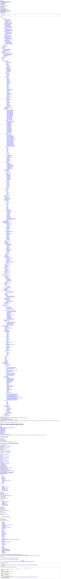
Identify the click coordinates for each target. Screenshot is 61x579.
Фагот (8, 391)
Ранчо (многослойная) (10, 142)
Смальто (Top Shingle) (10, 110)
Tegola (6, 109)
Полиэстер (8, 80)
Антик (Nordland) (9, 117)
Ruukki (6, 72)
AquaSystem (7, 299)
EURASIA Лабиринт (10, 121)
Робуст (8, 172)
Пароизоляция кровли (3, 466)
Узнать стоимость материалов (5, 577)
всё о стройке (12, 559)
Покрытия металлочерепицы (8, 53)
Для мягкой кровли (8, 227)
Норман (8, 79)
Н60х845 (8, 215)
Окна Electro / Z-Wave (10, 314)
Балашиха (3, 523)
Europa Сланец (9, 126)
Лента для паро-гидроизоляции (4, 454)
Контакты (3, 58)
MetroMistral (8, 179)
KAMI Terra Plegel (7, 195)
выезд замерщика (3, 439)
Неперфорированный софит (11, 296)
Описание (1, 434)
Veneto (8, 192)
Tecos (6, 366)
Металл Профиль (7, 68)
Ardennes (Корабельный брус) (11, 367)
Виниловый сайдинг (7, 363)
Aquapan (8, 180)
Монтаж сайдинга (6, 50)
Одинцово (3, 540)
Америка (38, 420)
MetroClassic (8, 176)
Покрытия (6, 76)
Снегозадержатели (8, 24)
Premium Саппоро (9, 131)
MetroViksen (8, 177)
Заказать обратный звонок (4, 9)
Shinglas (6, 133)
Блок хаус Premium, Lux (10, 371)
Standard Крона (9, 125)
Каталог (3, 475)
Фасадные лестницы (8, 27)
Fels (7, 404)
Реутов (3, 542)
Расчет (1, 440)
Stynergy (6, 61)
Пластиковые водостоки (7, 283)
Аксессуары (5, 34)
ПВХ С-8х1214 (9, 219)
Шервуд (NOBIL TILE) (10, 115)
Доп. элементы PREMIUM (10, 309)
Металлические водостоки (9, 29)
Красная (8, 100)
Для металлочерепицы (8, 244)
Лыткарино (3, 536)
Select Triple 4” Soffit (10, 292)
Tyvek (8, 333)
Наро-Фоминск (4, 538)
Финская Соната (9, 134)
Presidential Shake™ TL (10, 167)
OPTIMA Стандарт (9, 307)
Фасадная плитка (9, 388)
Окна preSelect (9, 315)
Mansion (8, 153)
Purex (8, 88)
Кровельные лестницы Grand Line (5, 450)
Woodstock (8, 411)
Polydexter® (8, 96)
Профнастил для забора (7, 415)
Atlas (7, 84)
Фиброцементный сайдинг (9, 43)
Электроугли (4, 552)
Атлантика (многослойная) (11, 146)
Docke (6, 285)
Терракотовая (9, 102)
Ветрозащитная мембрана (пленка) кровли (6, 467)
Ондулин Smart (7, 197)
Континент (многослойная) (11, 145)
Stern (7, 401)
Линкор (6, 288)
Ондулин (6, 21)
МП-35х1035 (9, 216)
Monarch (8, 159)
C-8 (7, 204)
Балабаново (3, 522)
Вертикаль (8, 409)
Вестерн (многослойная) (10, 144)
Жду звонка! (2, 565)
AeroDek (6, 170)
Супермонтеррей (9, 62)
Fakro (6, 310)
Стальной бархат (9, 82)
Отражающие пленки (8, 347)
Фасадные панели (7, 41)
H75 (7, 208)
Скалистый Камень (9, 386)
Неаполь (8, 383)
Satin (7, 95)
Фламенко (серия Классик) (10, 140)
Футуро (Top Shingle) (10, 111)
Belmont (8, 169)
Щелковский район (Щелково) (6, 550)
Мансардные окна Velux (3, 448)
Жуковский (3, 527)
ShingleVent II (7, 330)
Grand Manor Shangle (10, 166)
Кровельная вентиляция (7, 326)
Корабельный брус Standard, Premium (12, 370)
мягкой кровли (10, 441)
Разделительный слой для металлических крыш (7, 472)
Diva (7, 193)
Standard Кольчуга (9, 124)
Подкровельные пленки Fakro (4, 457)
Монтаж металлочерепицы (7, 49)
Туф (7, 384)
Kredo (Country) (9, 66)
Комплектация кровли (7, 37)
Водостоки (5, 28)
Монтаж (3, 48)
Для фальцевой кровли (8, 233)
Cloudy (8, 86)
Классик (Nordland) (9, 116)
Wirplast (6, 327)
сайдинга (14, 441)
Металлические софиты (7, 298)
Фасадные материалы (7, 40)
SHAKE (8, 183)
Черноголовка (4, 548)
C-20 (7, 205)
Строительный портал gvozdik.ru (29, 561)
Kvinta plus (8, 67)
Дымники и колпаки (8, 35)
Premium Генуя (9, 129)
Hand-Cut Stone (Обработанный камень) (12, 394)
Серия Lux (8, 287)
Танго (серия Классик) (10, 139)
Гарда (8, 63)
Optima (8, 226)
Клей (6, 355)
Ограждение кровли (8, 25)
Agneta (8, 87)
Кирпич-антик (9, 389)
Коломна (3, 531)
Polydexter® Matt (9, 97)
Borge (8, 229)
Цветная (8, 106)
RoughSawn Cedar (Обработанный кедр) (12, 399)
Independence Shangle (10, 164)
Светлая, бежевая (9, 105)
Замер (3, 482)
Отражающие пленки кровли (4, 469)
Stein (7, 403)
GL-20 (8, 202)
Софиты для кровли (6, 31)
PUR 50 (8, 91)
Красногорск (4, 533)
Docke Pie (6, 120)
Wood (8, 190)
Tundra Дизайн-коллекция (10, 374)
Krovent (6, 329)
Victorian (8, 160)
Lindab (6, 282)
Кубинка (3, 535)
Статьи (5, 56)
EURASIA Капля (9, 122)
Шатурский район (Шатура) (6, 549)
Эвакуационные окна (10, 318)
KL (7, 147)
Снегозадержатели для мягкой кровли (5, 445)
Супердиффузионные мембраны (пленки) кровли (7, 470)
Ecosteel (8, 94)
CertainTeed (7, 161)
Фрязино (3, 547)
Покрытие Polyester (9, 300)
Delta (7, 335)
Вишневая (8, 104)
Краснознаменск (4, 534)
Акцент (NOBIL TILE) (10, 114)
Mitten (6, 364)
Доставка (3, 477)
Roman (8, 188)
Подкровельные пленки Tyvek (4, 461)
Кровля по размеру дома (8, 23)
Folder (8, 334)
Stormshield (8, 156)
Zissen (8, 194)
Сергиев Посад (4, 543)
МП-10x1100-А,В (9, 210)
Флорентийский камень (10, 378)
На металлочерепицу (8, 223)
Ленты (6, 351)
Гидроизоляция (7, 331)
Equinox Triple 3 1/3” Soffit (10, 291)
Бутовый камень (9, 392)
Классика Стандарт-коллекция (11, 373)
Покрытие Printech (9, 301)
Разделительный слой (8, 350)
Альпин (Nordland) (9, 118)
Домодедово (3, 526)
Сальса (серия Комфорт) (10, 136)
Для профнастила (7, 237)
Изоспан (8, 353)
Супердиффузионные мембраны (9, 344)
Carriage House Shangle (10, 165)
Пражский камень (9, 381)
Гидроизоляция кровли (3, 464)
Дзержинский (4, 525)
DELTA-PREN (2, 430)
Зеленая (8, 101)
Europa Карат (9, 127)
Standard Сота (9, 123)
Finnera (8, 74)
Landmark (8, 163)
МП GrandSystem (9, 281)
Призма (8, 83)
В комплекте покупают (6, 434)
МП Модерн (8, 280)
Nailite (6, 393)
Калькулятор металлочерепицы (6, 480)
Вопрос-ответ (6, 46)
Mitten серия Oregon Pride (12, 417)
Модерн (8, 64)
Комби (8, 382)
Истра (3, 530)
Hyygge (8, 75)
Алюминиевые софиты (8, 33)
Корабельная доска (9, 408)
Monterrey (8, 73)
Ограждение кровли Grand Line (4, 447)
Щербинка (3, 551)
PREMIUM (8, 308)
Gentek (6, 303)
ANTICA (8, 182)
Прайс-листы (4, 47)
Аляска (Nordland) (9, 119)
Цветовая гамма (7, 98)
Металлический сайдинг (8, 42)
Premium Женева (9, 128)
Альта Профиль (7, 377)
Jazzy (7, 149)
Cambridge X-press (9, 155)
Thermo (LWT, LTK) (10, 323)
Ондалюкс (6, 196)
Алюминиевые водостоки (9, 30)
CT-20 (8, 162)
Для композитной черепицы (9, 231)
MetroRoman (8, 175)
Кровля (5, 18)
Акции (3, 57)
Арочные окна (9, 312)
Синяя (8, 103)
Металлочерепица (7, 19)
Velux (6, 306)
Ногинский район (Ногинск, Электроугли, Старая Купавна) (10, 539)
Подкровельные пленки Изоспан (5, 463)
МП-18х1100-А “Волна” (10, 218)
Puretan (8, 81)
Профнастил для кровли (8, 22)
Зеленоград (3, 528)
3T (7, 152)
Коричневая (8, 99)
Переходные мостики (8, 26)
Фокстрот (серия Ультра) (10, 141)
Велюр (8, 78)
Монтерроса (8, 71)
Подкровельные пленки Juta (4, 460)
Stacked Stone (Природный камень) (12, 395)
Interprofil (6, 220)
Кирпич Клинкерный (10, 385)
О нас (3, 44)
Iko (5, 154)
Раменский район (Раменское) (6, 541)
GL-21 (8, 203)
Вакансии (5, 45)
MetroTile (6, 173)
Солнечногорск (4, 544)
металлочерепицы (5, 441)
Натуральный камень (10, 368)
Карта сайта (2, 556)
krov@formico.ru (2, 3)
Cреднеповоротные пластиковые (11, 311)
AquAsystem (7, 276)
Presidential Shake (9, 168)
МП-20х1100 (9, 211)
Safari (8, 85)
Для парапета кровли (8, 248)
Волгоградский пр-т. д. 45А (4, 493)
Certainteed (6, 376)
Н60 (7, 207)
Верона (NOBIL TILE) (10, 113)
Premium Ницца (9, 130)
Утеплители (7, 39)
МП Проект (8, 279)
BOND (8, 184)
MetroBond (8, 174)
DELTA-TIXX (2, 433)
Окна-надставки (9, 316)
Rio (7, 191)
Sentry (8, 365)
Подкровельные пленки (8, 38)
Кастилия (15, 420)
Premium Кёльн (9, 132)
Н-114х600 (8, 214)
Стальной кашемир (9, 93)
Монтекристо (9, 70)
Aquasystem (7, 304)
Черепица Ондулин (8, 198)
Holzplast (6, 295)
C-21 (7, 206)
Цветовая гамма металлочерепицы (8, 54)
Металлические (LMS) (10, 324)
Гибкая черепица (7, 20)
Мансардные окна (6, 305)
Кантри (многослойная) (10, 143)
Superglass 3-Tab (9, 157)
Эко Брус (8, 407)
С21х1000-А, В (9, 212)
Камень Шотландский (10, 380)
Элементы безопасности (5, 486)
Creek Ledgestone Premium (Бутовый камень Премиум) (14, 397)
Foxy (7, 150)
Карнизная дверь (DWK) (10, 322)
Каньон (8, 390)
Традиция (8, 171)
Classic (8, 65)
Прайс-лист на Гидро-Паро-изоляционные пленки (7, 427)
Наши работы (4, 51)
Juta (7, 332)
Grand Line (6, 189)
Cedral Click (7, 414)
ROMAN (8, 185)
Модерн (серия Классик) (10, 137)
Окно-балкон (9, 317)
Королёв (3, 532)
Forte (7, 151)
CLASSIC (8, 186)
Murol (6, 284)
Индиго (18, 420)
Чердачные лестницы (8, 36)
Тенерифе (48, 420)
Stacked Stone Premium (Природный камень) (13, 396)
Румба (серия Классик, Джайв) (11, 138)
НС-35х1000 (8, 217)
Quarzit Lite (8, 90)
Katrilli (8, 148)
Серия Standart (9, 286)
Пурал (8, 77)
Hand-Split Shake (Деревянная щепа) (12, 398)
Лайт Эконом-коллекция (10, 375)
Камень (8, 387)
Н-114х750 (8, 213)
